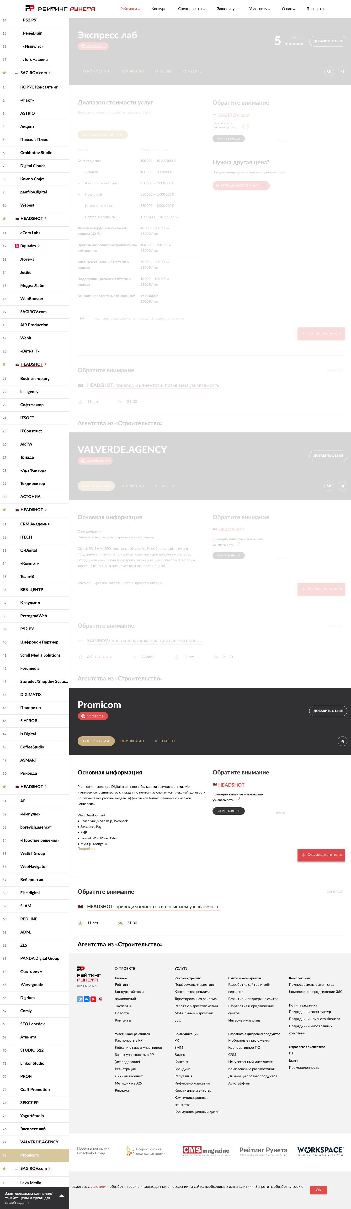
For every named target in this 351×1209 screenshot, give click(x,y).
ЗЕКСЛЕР (29, 1103)
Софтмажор (32, 405)
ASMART (28, 760)
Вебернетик (31, 880)
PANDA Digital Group (39, 958)
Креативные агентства (193, 1090)
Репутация (183, 1076)
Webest (27, 205)
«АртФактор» (33, 470)
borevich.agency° (36, 827)
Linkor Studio (32, 1063)
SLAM (25, 906)
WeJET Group (32, 853)
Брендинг (182, 1069)
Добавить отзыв (328, 41)
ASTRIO (27, 113)
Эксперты (315, 9)
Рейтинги (123, 984)
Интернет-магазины (244, 1020)
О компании (96, 71)
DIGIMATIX (31, 695)
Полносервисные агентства (311, 984)
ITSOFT (27, 418)
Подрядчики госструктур (310, 1012)
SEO (178, 1020)
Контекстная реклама (192, 992)
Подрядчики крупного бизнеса (314, 1019)
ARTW (26, 444)
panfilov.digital (33, 192)
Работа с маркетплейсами (196, 1006)
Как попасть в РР (129, 1040)
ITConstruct (31, 431)
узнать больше (229, 138)
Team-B (27, 577)
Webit (25, 338)
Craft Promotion (35, 1090)
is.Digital (28, 734)
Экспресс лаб (33, 1129)
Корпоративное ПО (244, 1047)
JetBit (25, 272)
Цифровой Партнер (39, 642)
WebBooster (31, 299)
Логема (27, 259)
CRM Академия (35, 524)
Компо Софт (32, 179)
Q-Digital (28, 550)
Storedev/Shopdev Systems (44, 682)
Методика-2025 (128, 1083)
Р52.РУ (30, 20)
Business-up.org (35, 379)
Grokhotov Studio (36, 153)
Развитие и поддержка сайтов (253, 999)
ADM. (25, 932)
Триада (27, 457)
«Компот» (29, 563)
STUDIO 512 (32, 1050)
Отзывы (163, 71)
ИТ (291, 1053)
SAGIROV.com (33, 312)
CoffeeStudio (32, 747)
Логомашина (35, 59)
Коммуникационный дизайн (198, 1112)
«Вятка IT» (30, 351)
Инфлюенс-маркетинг (193, 1083)
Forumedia (30, 668)
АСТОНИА (30, 497)
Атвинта (28, 1037)
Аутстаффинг (239, 1083)
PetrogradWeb (33, 616)
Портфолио (132, 71)
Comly (26, 1011)
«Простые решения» (39, 840)
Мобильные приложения (249, 1040)
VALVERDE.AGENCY (39, 1142)
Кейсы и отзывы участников (138, 1047)
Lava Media (30, 1183)
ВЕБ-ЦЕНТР (31, 590)
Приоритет (31, 708)
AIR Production (34, 325)
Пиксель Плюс (34, 140)
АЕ (23, 801)
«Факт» (27, 100)
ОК (318, 1190)
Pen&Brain (33, 33)
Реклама (122, 1090)
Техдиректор (32, 484)
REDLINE (28, 919)
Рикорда (28, 773)
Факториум (31, 972)
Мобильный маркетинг (194, 1013)
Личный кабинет (129, 1076)
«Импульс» (33, 46)
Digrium (27, 998)
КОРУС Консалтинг (39, 87)
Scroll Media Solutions (40, 655)
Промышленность (304, 1067)
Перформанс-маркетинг (194, 984)
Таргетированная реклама (196, 999)
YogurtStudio (32, 1116)
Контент (181, 1062)
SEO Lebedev (32, 1024)
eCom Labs (30, 233)
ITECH (26, 537)
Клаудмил (30, 603)
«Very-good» (31, 985)
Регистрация (125, 1069)
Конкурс (159, 9)
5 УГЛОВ (28, 721)
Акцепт (27, 127)
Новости (122, 1013)
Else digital (30, 893)
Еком (293, 1060)
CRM (232, 1055)
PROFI (26, 1076)
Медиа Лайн (32, 286)
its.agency (29, 392)
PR (177, 1040)
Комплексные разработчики (251, 1069)
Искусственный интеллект (250, 1062)
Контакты (192, 71)
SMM (179, 1047)
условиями (99, 1186)
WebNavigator (33, 867)
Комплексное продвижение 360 (315, 992)
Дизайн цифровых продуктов (252, 1076)
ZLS (23, 945)
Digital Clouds (33, 166)
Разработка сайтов (102, 135)
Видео (180, 1055)
